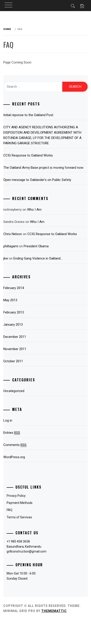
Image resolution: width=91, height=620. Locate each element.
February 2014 (13, 288)
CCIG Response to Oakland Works (28, 155)
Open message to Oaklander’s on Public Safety (37, 180)
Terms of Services (19, 517)
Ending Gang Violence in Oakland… (38, 258)
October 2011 (13, 361)
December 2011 (14, 337)
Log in (7, 420)
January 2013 (13, 325)
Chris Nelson (12, 234)
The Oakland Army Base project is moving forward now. (43, 168)
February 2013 (13, 312)
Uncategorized (13, 391)
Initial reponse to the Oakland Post (28, 115)
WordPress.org (14, 457)
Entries (11, 433)
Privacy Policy (16, 495)
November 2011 (14, 349)
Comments (15, 445)
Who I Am (34, 210)
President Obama (36, 246)
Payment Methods (19, 503)
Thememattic (54, 611)
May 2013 (10, 300)
